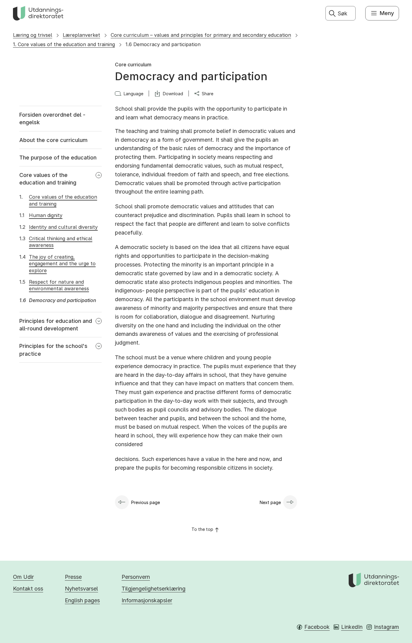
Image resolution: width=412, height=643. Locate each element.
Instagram (386, 627)
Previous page (145, 502)
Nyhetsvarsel (81, 588)
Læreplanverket (81, 35)
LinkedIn (352, 627)
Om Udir (23, 577)
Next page (270, 502)
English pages (82, 600)
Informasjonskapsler (147, 600)
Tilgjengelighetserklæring (153, 588)
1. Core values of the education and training (64, 44)
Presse (73, 577)
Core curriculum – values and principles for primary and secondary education (201, 35)
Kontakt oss (28, 588)
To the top (202, 529)
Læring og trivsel (32, 35)
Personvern (136, 577)
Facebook (317, 627)
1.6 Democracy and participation (163, 44)
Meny (387, 13)
